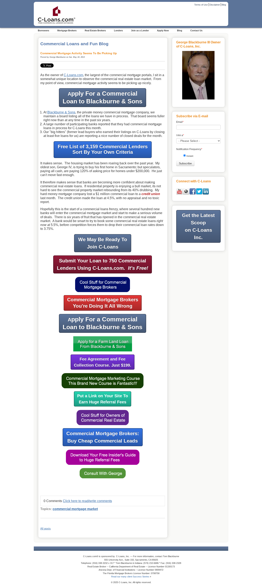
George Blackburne (58, 57)
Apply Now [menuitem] (163, 30)
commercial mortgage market (75, 509)
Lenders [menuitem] (118, 30)
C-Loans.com (73, 75)
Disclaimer (215, 4)
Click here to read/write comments (87, 501)
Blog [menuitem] (179, 30)
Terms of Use (201, 4)
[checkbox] (200, 157)
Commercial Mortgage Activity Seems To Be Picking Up (78, 53)
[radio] (200, 157)
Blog (224, 4)
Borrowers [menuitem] (43, 30)
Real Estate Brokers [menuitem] (95, 30)
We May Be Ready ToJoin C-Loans (102, 243)
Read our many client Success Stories (130, 576)
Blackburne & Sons (61, 112)
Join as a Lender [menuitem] (140, 30)
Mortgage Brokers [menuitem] (67, 30)
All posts (45, 528)
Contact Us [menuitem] (196, 30)
